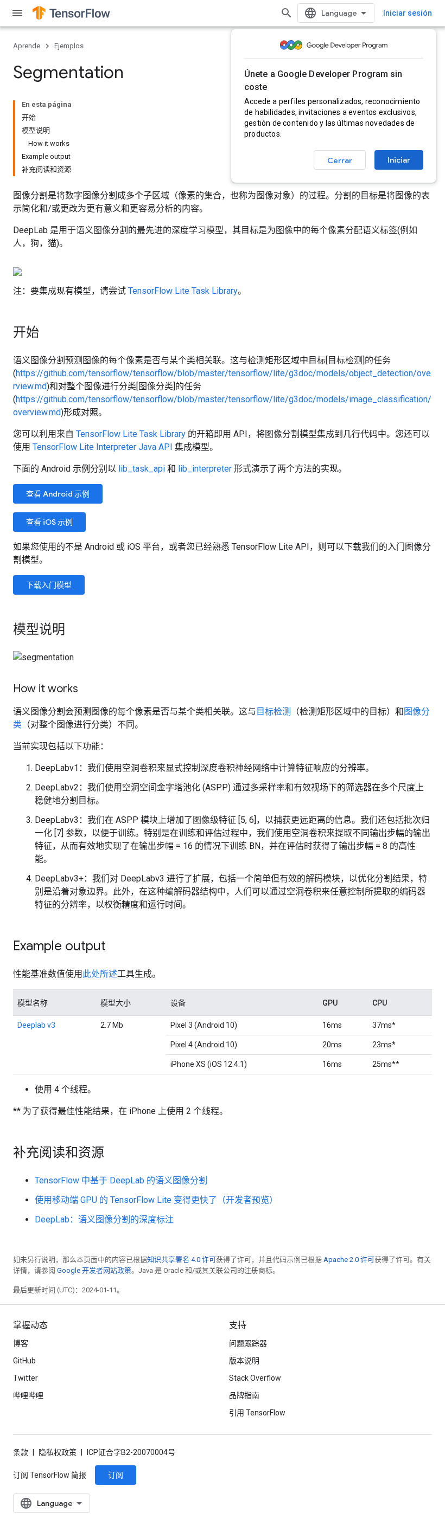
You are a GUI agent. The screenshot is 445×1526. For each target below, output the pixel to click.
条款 (20, 1452)
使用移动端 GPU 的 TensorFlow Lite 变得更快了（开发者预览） (156, 1200)
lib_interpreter (205, 468)
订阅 (115, 1475)
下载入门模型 (49, 585)
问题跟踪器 (248, 1343)
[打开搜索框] (286, 13)
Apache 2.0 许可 (348, 1259)
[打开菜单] (17, 13)
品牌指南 (244, 1395)
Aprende (26, 46)
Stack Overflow (255, 1378)
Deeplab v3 (36, 1025)
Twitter (25, 1378)
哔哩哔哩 (28, 1395)
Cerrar (339, 160)
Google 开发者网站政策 (94, 1270)
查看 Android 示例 (58, 494)
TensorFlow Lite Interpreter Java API (103, 447)
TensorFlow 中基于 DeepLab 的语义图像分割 (121, 1180)
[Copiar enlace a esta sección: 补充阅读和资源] (115, 1153)
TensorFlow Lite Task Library (183, 291)
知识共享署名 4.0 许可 (181, 1259)
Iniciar (398, 160)
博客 (20, 1343)
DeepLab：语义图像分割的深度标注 (104, 1219)
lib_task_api (141, 468)
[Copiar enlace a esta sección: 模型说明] (76, 630)
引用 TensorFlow (257, 1412)
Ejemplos (69, 46)
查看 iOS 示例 (49, 522)
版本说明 (244, 1360)
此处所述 (99, 974)
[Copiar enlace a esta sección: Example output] (117, 947)
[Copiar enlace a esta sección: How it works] (89, 689)
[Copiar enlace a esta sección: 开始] (50, 333)
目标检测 (273, 711)
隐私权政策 (58, 1452)
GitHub (24, 1360)
